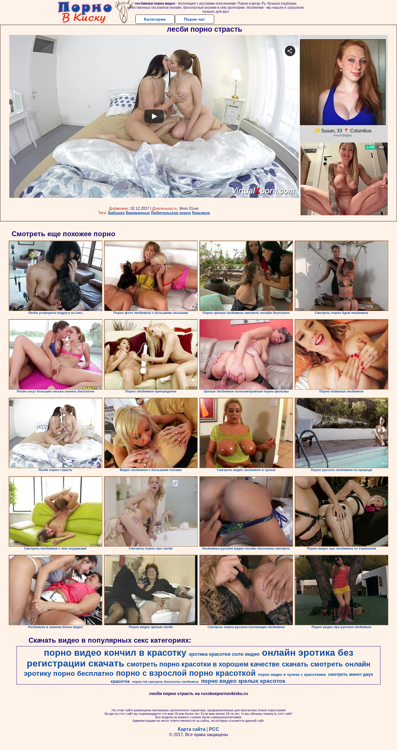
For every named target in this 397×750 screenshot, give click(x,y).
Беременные (138, 213)
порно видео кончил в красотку (115, 652)
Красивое (201, 213)
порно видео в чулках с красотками (292, 674)
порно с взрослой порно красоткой (186, 673)
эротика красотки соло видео (224, 654)
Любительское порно (171, 213)
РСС (214, 729)
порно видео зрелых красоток (243, 681)
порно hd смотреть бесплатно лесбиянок (165, 681)
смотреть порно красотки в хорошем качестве (203, 664)
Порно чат (194, 19)
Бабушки (116, 213)
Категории (155, 19)
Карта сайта (191, 729)
